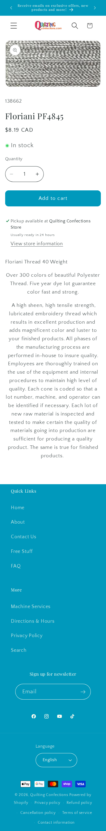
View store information (37, 244)
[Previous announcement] (11, 8)
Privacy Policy (27, 635)
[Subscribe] (83, 692)
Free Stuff (22, 551)
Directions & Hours (33, 621)
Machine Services (31, 606)
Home (17, 508)
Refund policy (79, 803)
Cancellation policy (38, 813)
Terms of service (77, 813)
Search (19, 650)
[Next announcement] (95, 8)
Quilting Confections (49, 795)
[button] (13, 25)
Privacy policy (47, 803)
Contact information (56, 822)
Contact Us (23, 537)
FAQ (16, 566)
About (18, 522)
